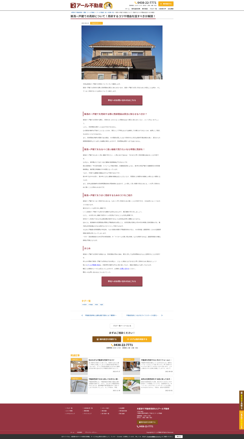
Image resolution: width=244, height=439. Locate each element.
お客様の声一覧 (88, 408)
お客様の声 (162, 9)
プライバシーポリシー (91, 432)
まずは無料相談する (138, 339)
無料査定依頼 (136, 9)
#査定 (101, 304)
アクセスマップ (70, 413)
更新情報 (86, 411)
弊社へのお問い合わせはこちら (122, 100)
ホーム (127, 9)
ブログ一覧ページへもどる (122, 326)
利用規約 (79, 432)
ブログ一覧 (153, 9)
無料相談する (167, 4)
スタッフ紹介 (105, 408)
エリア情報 (69, 411)
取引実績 (121, 413)
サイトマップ (87, 413)
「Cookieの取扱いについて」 (154, 436)
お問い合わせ (124, 268)
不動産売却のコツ (96, 23)
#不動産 (91, 304)
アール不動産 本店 (93, 265)
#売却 (96, 304)
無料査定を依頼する (108, 339)
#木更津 (84, 304)
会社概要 (170, 9)
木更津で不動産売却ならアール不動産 (153, 408)
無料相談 (145, 9)
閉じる (179, 436)
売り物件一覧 (105, 413)
